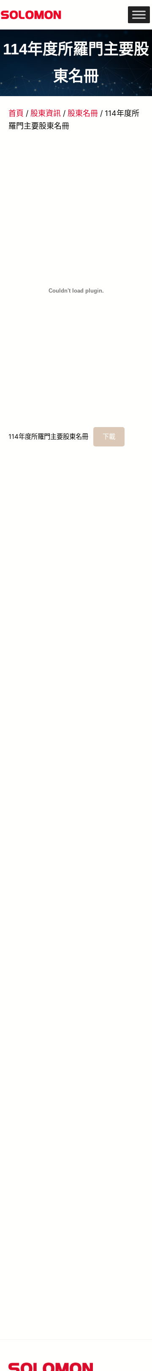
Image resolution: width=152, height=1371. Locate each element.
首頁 (16, 113)
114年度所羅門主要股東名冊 (48, 437)
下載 (109, 437)
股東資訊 (45, 113)
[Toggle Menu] (139, 15)
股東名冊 (83, 113)
